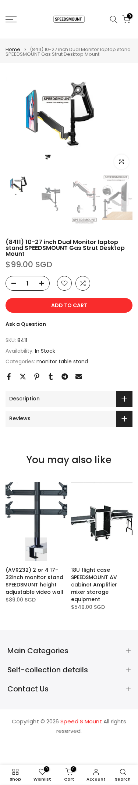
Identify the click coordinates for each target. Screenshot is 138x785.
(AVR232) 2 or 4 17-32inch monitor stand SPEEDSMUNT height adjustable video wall (34, 581)
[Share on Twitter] (23, 376)
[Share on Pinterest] (36, 376)
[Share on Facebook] (9, 376)
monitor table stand (62, 361)
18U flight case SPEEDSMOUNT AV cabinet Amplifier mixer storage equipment (94, 584)
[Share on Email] (78, 376)
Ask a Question (26, 324)
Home (13, 49)
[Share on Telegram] (64, 376)
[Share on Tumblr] (50, 376)
